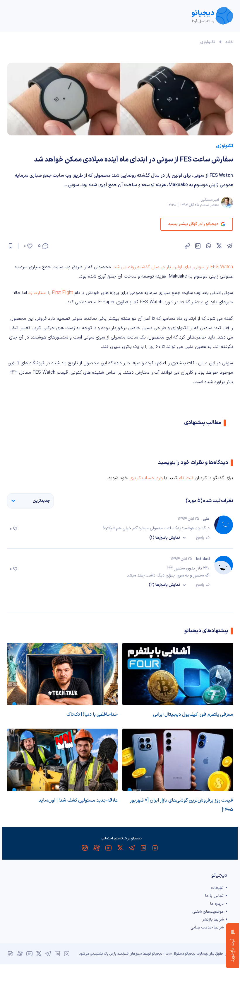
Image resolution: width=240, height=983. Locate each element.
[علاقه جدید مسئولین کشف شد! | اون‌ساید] (62, 760)
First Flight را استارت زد (50, 292)
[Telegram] (131, 848)
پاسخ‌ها (164, 538)
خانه (229, 42)
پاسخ (200, 538)
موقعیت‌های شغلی (208, 912)
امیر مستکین (209, 200)
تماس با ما (214, 896)
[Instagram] (155, 848)
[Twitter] (120, 848)
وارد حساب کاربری (146, 478)
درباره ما (217, 904)
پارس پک (110, 953)
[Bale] (85, 848)
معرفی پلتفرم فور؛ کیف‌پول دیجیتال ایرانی (193, 714)
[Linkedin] (143, 848)
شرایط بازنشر (213, 919)
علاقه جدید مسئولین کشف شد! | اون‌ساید (78, 800)
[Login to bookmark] (10, 245)
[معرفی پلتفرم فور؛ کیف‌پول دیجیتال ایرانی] (177, 674)
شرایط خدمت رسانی (207, 927)
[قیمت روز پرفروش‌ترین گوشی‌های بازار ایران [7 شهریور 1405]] (177, 760)
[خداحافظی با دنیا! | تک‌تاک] (62, 674)
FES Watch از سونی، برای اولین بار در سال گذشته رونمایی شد (173, 267)
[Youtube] (108, 848)
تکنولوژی (207, 42)
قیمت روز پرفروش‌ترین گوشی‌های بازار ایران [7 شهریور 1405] (181, 805)
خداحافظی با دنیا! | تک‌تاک (92, 714)
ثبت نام (186, 478)
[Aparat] (96, 848)
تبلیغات (217, 888)
